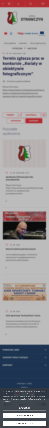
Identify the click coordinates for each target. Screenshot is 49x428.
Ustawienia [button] (24, 408)
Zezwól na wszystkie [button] (24, 423)
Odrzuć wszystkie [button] (24, 415)
